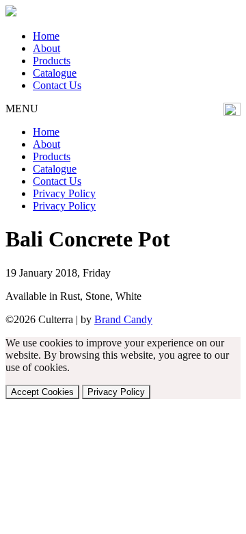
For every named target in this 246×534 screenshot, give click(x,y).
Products (51, 60)
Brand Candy (123, 319)
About (46, 48)
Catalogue (55, 73)
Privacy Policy (64, 193)
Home (46, 36)
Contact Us (57, 85)
